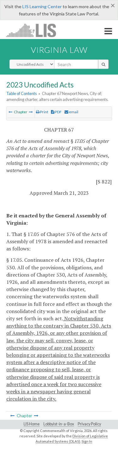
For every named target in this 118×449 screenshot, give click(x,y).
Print (43, 111)
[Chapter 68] (31, 111)
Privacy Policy (89, 424)
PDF (58, 111)
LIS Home (32, 424)
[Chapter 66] (10, 111)
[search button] (103, 64)
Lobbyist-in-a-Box (58, 424)
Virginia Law (59, 49)
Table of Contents (21, 93)
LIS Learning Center (42, 6)
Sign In (86, 441)
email (73, 111)
